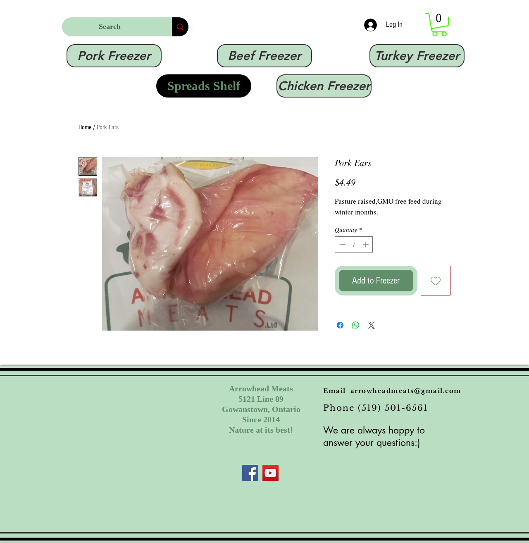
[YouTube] (270, 473)
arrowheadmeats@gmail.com (406, 391)
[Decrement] (341, 244)
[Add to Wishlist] (436, 281)
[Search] (180, 26)
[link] (439, 24)
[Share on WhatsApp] (356, 325)
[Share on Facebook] (340, 325)
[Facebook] (250, 473)
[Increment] (366, 244)
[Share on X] (371, 325)
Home (85, 127)
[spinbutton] (354, 244)
